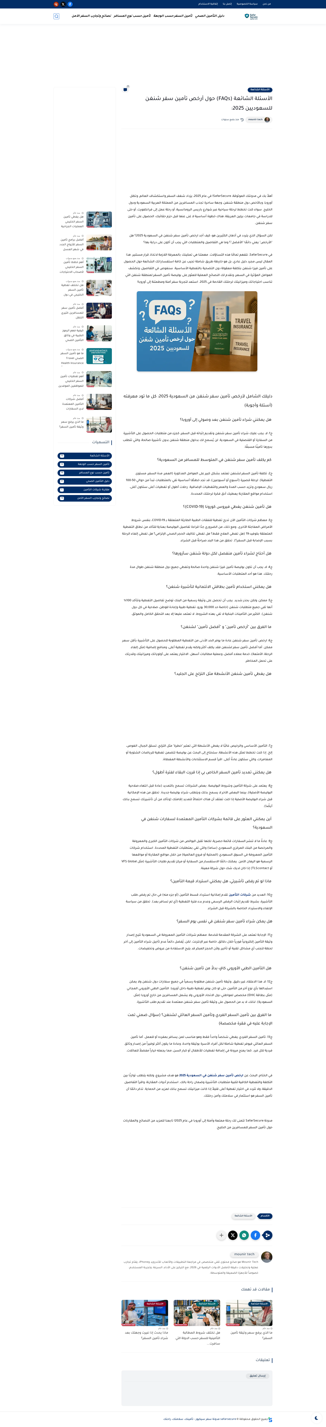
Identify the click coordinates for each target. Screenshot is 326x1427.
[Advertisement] (163, 57)
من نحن (267, 4)
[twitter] (63, 4)
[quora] (56, 4)
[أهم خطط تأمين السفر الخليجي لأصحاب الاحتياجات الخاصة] (99, 265)
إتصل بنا (227, 4)
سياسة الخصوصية (247, 4)
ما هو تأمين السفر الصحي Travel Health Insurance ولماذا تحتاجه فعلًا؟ (71, 359)
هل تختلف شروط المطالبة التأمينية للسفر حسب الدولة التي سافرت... (197, 1338)
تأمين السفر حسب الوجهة (172, 16)
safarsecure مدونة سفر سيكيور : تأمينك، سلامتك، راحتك (199, 1419)
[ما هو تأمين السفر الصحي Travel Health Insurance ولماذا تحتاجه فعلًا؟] (99, 356)
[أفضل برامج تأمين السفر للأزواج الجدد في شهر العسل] (99, 242)
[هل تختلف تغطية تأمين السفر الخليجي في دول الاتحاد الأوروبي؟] (99, 288)
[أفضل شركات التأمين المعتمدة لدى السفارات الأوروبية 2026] (99, 402)
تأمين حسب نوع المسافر (132, 16)
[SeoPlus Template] (270, 1419)
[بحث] (56, 16)
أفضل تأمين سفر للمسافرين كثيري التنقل (72, 313)
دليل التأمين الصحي (209, 16)
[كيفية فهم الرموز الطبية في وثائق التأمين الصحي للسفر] (99, 333)
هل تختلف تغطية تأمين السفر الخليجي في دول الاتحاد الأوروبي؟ (72, 291)
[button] (255, 1235)
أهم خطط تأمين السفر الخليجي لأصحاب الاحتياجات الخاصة (72, 268)
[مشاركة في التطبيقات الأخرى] (221, 1235)
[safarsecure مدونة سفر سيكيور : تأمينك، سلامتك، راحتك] (251, 16)
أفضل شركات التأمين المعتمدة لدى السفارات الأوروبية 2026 (73, 405)
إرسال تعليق (258, 1376)
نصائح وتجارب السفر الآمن (91, 16)
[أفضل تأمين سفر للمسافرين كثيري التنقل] (99, 311)
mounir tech (255, 119)
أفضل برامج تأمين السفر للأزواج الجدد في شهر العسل (71, 244)
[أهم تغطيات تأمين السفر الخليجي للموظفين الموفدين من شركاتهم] (99, 379)
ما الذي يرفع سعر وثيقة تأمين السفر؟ (251, 1335)
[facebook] (70, 4)
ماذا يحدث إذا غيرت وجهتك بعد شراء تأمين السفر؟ (146, 1335)
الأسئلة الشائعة (260, 90)
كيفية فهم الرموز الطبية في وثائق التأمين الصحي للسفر (73, 336)
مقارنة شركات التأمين (85, 489)
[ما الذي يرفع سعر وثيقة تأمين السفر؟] (99, 425)
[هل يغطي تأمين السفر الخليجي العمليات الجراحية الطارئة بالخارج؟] (99, 220)
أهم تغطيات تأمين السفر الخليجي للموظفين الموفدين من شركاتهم (71, 382)
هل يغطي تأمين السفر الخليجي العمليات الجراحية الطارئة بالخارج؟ (72, 223)
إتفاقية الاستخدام (208, 4)
